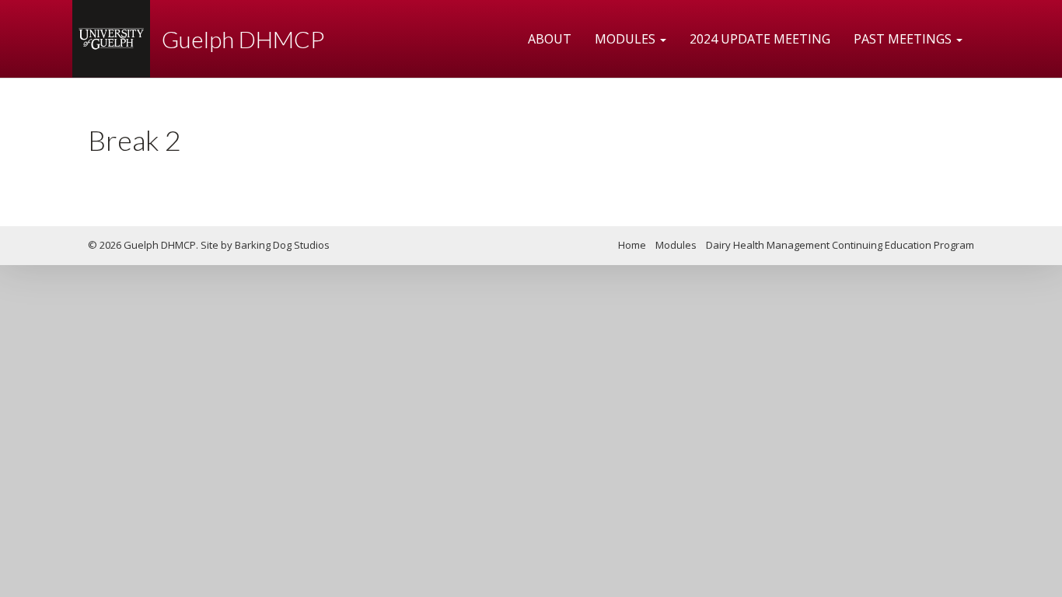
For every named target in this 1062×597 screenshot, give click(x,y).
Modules (627, 38)
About (549, 38)
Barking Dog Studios (282, 245)
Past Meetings (904, 38)
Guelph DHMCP (243, 39)
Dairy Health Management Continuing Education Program (840, 245)
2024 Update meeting (760, 38)
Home (632, 245)
